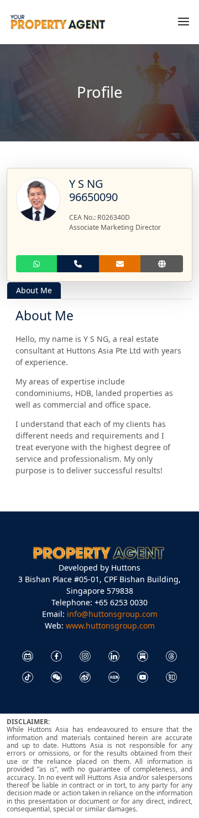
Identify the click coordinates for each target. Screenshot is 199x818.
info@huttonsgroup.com (112, 614)
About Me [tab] (34, 290)
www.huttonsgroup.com (110, 625)
